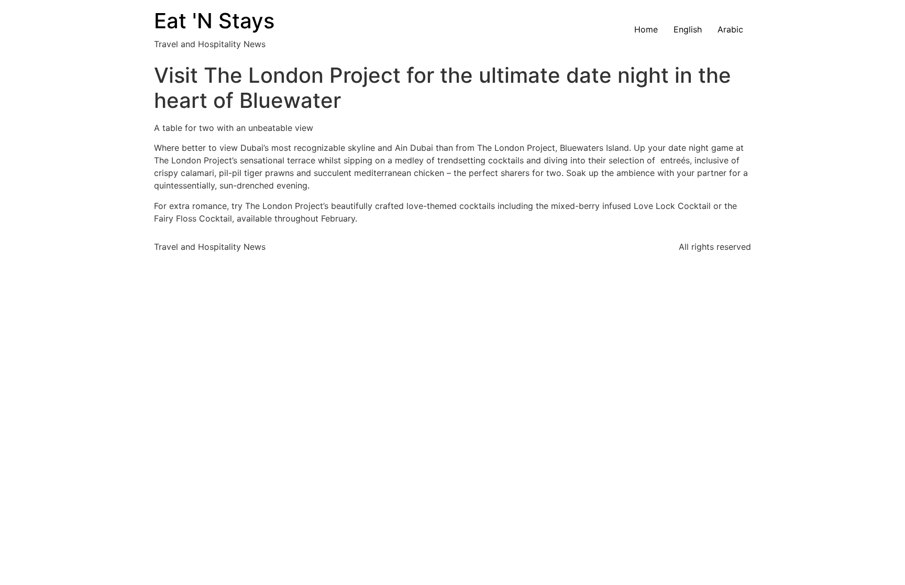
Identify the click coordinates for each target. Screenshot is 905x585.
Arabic (730, 29)
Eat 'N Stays (214, 21)
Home (646, 29)
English (688, 29)
